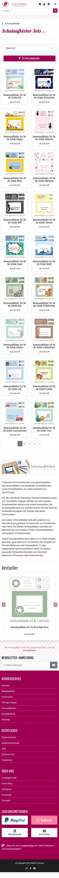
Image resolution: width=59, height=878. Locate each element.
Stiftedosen (17, 555)
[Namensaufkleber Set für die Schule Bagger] (15, 120)
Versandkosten (29, 650)
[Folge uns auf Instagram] (27, 868)
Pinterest (6, 800)
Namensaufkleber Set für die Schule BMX (15, 221)
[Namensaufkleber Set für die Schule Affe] (15, 79)
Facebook (6, 794)
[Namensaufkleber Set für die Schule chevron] (44, 204)
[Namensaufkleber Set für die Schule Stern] (29, 598)
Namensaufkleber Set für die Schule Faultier (44, 388)
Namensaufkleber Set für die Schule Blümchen (44, 179)
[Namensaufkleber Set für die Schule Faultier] (44, 370)
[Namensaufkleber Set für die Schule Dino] (15, 287)
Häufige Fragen (9, 702)
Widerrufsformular (10, 742)
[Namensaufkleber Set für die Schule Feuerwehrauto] (15, 412)
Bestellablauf (8, 691)
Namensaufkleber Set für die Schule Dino (15, 304)
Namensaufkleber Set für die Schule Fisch (44, 429)
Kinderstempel (36, 555)
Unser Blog (7, 783)
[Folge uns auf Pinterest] (34, 868)
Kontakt (5, 685)
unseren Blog (27, 845)
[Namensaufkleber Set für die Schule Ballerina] (44, 120)
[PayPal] (15, 820)
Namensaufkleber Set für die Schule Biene (15, 179)
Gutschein (44, 834)
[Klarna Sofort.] (44, 820)
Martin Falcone (37, 863)
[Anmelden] (53, 665)
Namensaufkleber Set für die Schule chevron (44, 221)
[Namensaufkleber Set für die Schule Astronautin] (44, 79)
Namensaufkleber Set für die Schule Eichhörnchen (44, 304)
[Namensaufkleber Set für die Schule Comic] (15, 245)
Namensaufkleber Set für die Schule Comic (15, 263)
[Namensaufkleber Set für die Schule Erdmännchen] (44, 329)
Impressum (7, 759)
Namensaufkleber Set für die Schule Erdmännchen (44, 346)
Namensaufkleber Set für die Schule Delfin (44, 263)
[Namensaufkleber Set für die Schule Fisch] (44, 412)
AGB (4, 748)
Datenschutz (8, 754)
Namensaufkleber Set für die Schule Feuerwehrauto (15, 429)
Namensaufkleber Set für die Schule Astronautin (44, 96)
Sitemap (6, 719)
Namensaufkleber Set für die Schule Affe (15, 96)
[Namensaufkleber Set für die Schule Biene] (15, 162)
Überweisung (15, 834)
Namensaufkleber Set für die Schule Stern (29, 627)
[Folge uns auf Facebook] (30, 868)
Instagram (7, 789)
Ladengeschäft (9, 777)
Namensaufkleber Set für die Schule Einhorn (15, 346)
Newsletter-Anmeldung (18, 658)
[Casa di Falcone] (15, 3)
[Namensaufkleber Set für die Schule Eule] (15, 370)
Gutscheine (7, 696)
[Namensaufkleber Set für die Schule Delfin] (44, 245)
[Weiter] (55, 604)
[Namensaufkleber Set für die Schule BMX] (15, 204)
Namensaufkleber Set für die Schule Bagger (15, 138)
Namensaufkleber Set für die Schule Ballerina (44, 138)
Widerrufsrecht (9, 737)
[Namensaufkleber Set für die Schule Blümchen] (44, 162)
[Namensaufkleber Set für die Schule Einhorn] (15, 329)
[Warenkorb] (48, 4)
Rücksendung (8, 713)
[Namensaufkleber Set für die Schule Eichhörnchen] (44, 287)
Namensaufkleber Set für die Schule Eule (15, 388)
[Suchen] (55, 10)
